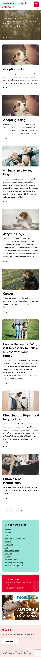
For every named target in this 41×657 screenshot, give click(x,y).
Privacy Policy (6, 654)
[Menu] (36, 4)
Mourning (8, 553)
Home (4, 18)
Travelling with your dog (13, 563)
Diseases (7, 541)
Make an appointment (9, 3)
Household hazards (11, 550)
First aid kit (8, 544)
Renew (21, 3)
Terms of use (17, 654)
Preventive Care (10, 560)
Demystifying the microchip (14, 538)
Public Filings (27, 654)
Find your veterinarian (14, 587)
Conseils (9, 18)
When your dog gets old (13, 566)
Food (6, 547)
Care (6, 535)
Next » (21, 510)
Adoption (8, 529)
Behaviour (8, 532)
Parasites (7, 557)
